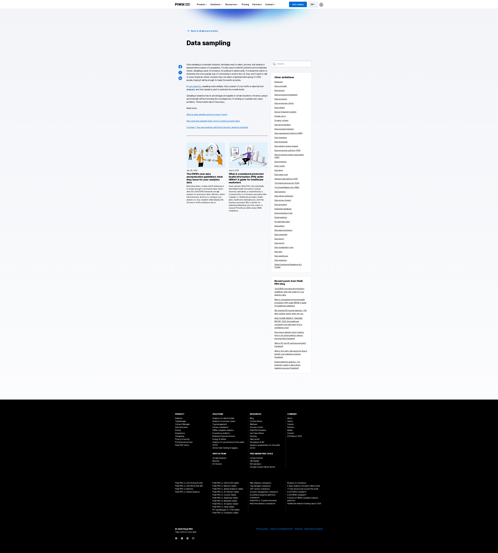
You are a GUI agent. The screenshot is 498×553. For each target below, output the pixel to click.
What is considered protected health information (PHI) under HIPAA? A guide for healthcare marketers (246, 178)
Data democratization (283, 230)
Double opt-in (280, 116)
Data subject (279, 107)
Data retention (280, 162)
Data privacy (279, 90)
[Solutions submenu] (221, 4)
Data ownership (280, 234)
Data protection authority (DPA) (287, 150)
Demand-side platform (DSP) (286, 179)
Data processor (280, 99)
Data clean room (281, 174)
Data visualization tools (283, 247)
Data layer (278, 170)
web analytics (195, 86)
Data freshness (280, 137)
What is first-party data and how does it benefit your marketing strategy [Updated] (290, 354)
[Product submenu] (206, 4)
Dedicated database (283, 209)
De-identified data (282, 222)
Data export (279, 243)
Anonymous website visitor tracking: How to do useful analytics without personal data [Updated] (289, 335)
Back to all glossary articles (204, 31)
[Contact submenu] (275, 4)
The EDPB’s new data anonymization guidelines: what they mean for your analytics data (204, 178)
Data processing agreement (286, 95)
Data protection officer (284, 103)
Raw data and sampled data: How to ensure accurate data (213, 121)
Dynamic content (281, 120)
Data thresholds (281, 142)
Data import (279, 239)
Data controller (280, 86)
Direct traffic (279, 166)
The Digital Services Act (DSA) (286, 183)
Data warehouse (281, 256)
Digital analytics (280, 217)
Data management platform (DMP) (288, 133)
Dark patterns (280, 192)
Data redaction (280, 260)
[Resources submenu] (237, 4)
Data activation (280, 204)
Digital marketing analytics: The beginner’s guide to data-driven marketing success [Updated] (287, 365)
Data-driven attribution (283, 196)
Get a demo (298, 4)
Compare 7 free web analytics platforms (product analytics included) (217, 127)
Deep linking (279, 226)
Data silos (278, 252)
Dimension (278, 82)
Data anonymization (282, 125)
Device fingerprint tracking (285, 112)
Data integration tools (283, 213)
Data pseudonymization (284, 129)
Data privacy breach (282, 200)
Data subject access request (286, 146)
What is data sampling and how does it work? (206, 114)
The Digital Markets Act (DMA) (286, 187)
